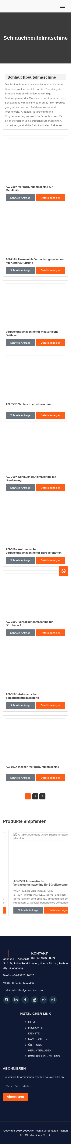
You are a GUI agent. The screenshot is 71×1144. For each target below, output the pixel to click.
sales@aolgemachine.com (27, 990)
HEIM (31, 1022)
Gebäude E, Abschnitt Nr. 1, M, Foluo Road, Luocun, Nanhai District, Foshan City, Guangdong (35, 963)
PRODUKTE (35, 1027)
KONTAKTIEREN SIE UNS (44, 1056)
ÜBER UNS (35, 1044)
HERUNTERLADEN (39, 1050)
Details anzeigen (51, 197)
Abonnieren (15, 1096)
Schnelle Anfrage (20, 197)
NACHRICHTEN (37, 1039)
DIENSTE (34, 1033)
